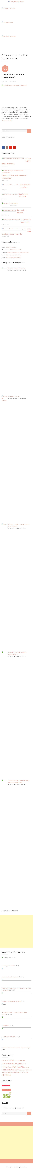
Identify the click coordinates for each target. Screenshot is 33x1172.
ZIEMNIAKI (6, 1064)
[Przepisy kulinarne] (7, 1098)
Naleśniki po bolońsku (16, 249)
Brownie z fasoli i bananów (13, 255)
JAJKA (12, 1060)
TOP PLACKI (25, 1072)
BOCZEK (10, 1072)
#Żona (5, 81)
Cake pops (5, 1025)
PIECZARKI (15, 1063)
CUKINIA (23, 1064)
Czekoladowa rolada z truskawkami (13, 76)
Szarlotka (14, 203)
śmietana (4, 1072)
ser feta (26, 1067)
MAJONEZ (17, 1072)
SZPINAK (28, 1070)
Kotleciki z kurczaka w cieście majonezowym (16, 1048)
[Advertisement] (16, 931)
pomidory (22, 1070)
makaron (5, 1061)
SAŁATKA (18, 1061)
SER (10, 1067)
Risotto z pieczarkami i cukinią (11, 1001)
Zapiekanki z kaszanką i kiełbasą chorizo (18, 252)
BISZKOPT (15, 1070)
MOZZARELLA (7, 1070)
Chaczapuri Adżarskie (8, 1036)
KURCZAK (18, 1066)
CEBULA (6, 1075)
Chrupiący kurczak (11, 247)
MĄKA (23, 1061)
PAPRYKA (5, 1067)
